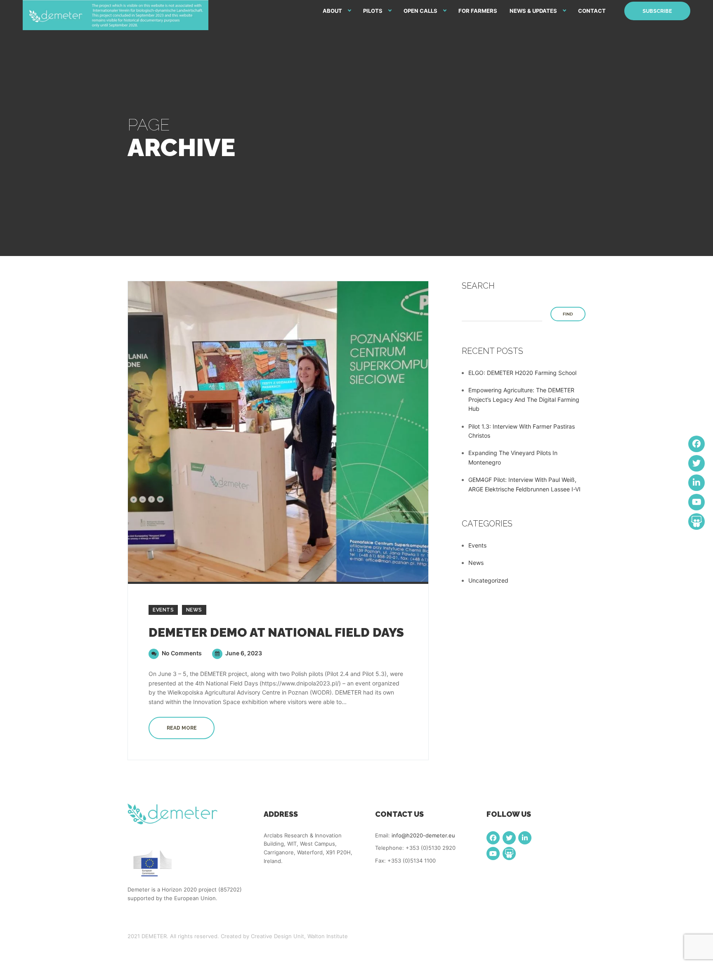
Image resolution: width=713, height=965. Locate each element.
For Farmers (477, 10)
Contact (592, 10)
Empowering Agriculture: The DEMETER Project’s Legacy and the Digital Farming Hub (523, 399)
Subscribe (657, 11)
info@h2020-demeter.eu (423, 835)
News (194, 610)
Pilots (372, 10)
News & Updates (533, 10)
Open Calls (420, 10)
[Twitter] (509, 837)
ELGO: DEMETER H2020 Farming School (522, 372)
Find (568, 314)
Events (163, 610)
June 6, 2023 (243, 653)
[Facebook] (493, 837)
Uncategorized (488, 580)
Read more (182, 728)
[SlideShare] (509, 853)
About (332, 10)
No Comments (181, 653)
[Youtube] (493, 853)
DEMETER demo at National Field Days (276, 632)
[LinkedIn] (524, 837)
